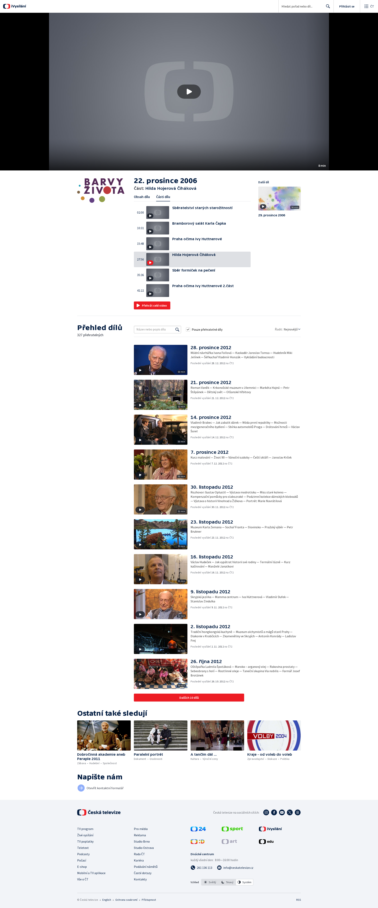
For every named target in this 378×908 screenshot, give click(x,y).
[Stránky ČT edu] (266, 843)
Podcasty (83, 854)
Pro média (141, 829)
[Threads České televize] (298, 812)
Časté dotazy (142, 873)
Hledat (328, 6)
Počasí (81, 860)
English (106, 899)
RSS (298, 899)
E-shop (82, 867)
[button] (189, 91)
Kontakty (140, 879)
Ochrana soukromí (126, 899)
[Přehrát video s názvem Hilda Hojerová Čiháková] (189, 92)
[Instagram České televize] (266, 812)
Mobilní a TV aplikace (91, 873)
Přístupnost (149, 899)
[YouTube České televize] (282, 812)
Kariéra (139, 860)
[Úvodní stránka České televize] (99, 812)
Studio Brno (142, 841)
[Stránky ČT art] (229, 843)
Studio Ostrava (144, 848)
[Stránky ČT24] (198, 830)
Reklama (140, 835)
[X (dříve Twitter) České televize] (290, 812)
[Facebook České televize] (274, 812)
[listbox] (227, 882)
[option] (210, 882)
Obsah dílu (142, 196)
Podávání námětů (146, 867)
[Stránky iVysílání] (270, 830)
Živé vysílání (85, 835)
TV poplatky (85, 841)
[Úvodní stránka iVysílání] (18, 6)
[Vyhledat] (177, 329)
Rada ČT (139, 854)
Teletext (83, 848)
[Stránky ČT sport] (232, 830)
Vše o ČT (82, 879)
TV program (85, 829)
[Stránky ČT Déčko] (198, 843)
